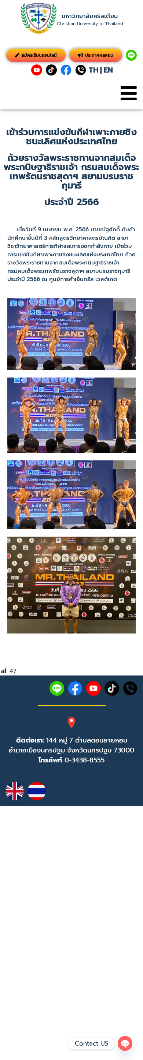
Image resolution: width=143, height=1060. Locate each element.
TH (93, 70)
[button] (128, 93)
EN (108, 70)
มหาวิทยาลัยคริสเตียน (90, 16)
